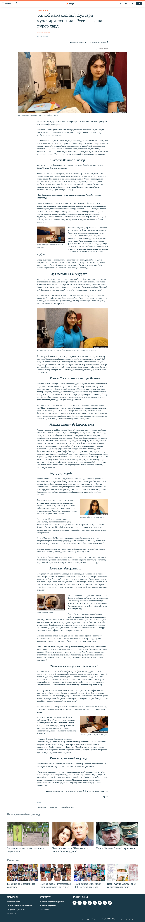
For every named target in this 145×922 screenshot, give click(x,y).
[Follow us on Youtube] (85, 903)
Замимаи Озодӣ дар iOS (49, 906)
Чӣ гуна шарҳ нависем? (16, 910)
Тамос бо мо (11, 914)
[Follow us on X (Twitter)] (95, 903)
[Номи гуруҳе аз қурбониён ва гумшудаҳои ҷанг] (122, 872)
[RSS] (105, 903)
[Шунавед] (132, 3)
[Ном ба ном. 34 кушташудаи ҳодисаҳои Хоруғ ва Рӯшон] (55, 872)
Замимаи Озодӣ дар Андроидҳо (52, 902)
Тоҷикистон (42, 11)
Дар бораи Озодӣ (13, 902)
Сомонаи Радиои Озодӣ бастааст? (19, 906)
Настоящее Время (43, 32)
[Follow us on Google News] (74, 903)
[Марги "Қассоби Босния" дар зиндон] (117, 834)
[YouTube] (126, 3)
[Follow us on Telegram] (100, 903)
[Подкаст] (110, 903)
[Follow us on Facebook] (79, 903)
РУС (119, 3)
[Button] (78, 42)
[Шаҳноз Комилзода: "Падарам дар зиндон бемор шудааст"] (73, 834)
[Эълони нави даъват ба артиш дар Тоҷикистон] (28, 834)
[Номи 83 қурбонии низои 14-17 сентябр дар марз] (89, 872)
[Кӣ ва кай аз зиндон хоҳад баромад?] (22, 872)
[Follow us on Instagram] (90, 903)
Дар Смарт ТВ (45, 910)
